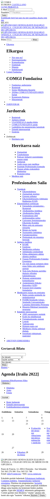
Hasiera (4, 367)
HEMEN (20, 490)
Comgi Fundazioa (13, 72)
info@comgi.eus (14, 474)
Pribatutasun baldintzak (35, 478)
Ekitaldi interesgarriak (15, 404)
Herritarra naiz (18, 139)
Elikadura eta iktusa (21, 453)
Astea (8, 390)
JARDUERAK (12, 104)
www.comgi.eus (34, 474)
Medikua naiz (17, 176)
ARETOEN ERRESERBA (18, 341)
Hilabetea (10, 388)
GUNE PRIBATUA (9, 7)
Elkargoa (10, 44)
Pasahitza (5, 12)
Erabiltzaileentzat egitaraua (17, 407)
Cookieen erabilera (9, 481)
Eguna (9, 393)
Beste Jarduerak (13, 402)
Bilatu (3, 39)
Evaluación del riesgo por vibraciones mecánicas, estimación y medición (36, 435)
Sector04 (38, 483)
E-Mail (4, 9)
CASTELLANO (19, 4)
